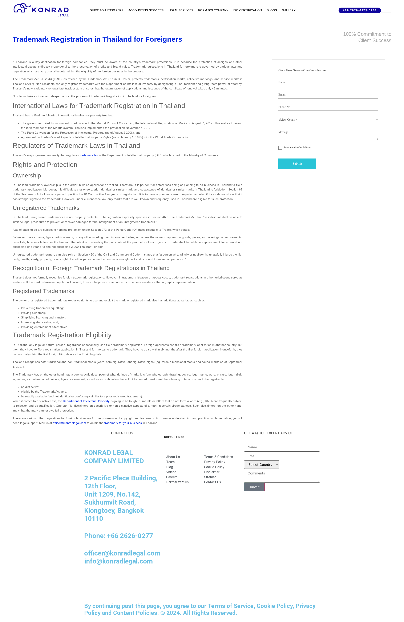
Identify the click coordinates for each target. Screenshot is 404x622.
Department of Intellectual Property (86, 401)
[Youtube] (124, 578)
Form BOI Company (213, 10)
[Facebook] (101, 578)
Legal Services (181, 10)
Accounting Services (145, 10)
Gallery (288, 10)
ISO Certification (247, 10)
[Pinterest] (147, 578)
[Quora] (89, 590)
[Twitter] (135, 578)
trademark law (89, 155)
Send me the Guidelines (297, 147)
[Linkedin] (89, 578)
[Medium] (112, 578)
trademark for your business (123, 423)
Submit (297, 163)
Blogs (272, 10)
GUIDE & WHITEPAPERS (106, 10)
